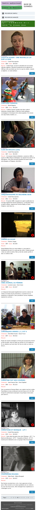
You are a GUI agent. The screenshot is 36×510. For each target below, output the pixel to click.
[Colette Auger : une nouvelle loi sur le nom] (18, 43)
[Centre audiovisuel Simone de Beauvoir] (11, 9)
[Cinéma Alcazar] (18, 224)
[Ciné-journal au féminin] (18, 270)
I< (5, 22)
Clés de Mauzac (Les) (10, 150)
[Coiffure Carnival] (18, 89)
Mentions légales (5, 508)
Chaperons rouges (9, 474)
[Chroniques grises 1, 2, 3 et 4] (18, 317)
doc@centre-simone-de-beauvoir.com (18, 506)
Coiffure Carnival (9, 103)
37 (9, 22)
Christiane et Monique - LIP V (13, 430)
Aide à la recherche (18, 502)
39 (13, 22)
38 (11, 22)
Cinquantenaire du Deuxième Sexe (16, 194)
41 (17, 22)
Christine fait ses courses (13, 380)
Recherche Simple (11, 13)
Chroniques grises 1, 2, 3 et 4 (14, 331)
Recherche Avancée (11, 17)
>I (28, 22)
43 (21, 22)
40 (15, 22)
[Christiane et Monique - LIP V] (18, 414)
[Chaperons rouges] (18, 458)
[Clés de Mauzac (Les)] (18, 134)
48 (24, 22)
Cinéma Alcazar (8, 239)
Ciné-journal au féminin (12, 283)
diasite (32, 508)
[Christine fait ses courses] (18, 365)
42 (19, 22)
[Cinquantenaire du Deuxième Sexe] (18, 180)
